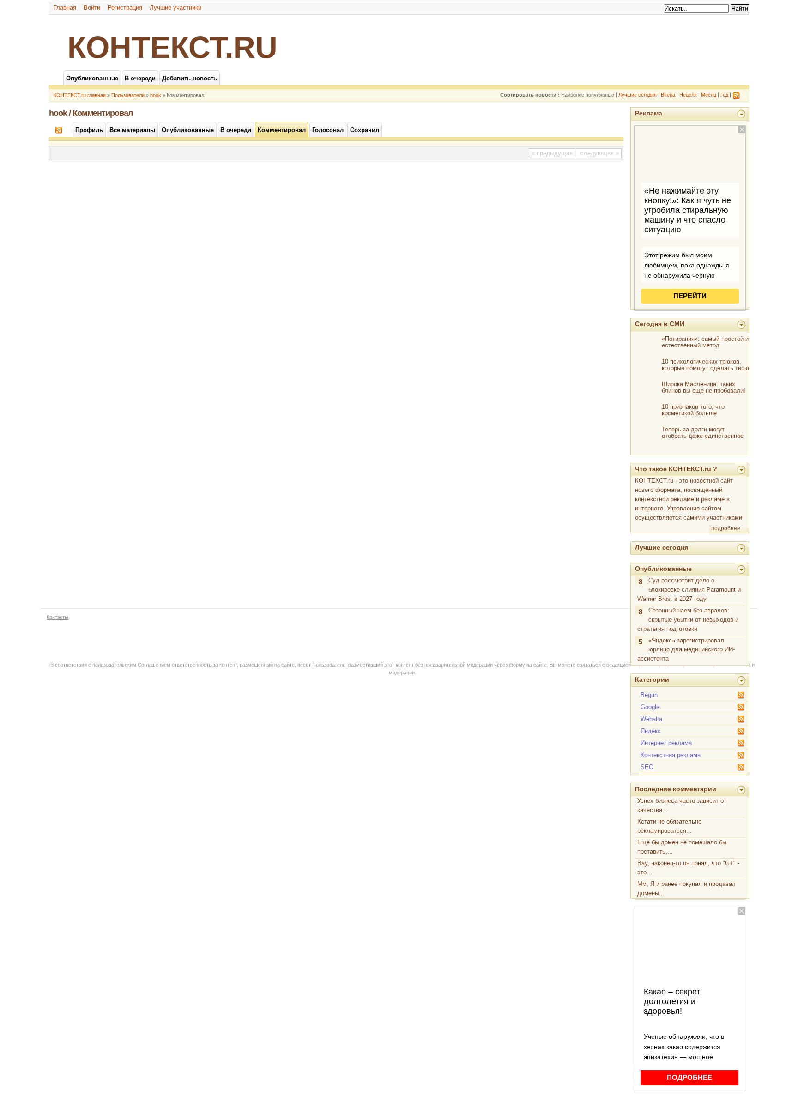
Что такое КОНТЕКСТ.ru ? (676, 469)
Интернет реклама (666, 742)
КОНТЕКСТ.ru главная (80, 95)
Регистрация (125, 7)
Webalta (651, 718)
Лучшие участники (175, 7)
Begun (649, 694)
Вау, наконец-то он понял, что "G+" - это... (688, 868)
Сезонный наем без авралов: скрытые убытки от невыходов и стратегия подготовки (687, 619)
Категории (652, 679)
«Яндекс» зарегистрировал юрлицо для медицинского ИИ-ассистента (686, 649)
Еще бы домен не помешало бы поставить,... (681, 847)
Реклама (648, 113)
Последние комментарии (675, 789)
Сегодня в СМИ (659, 323)
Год (724, 94)
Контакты (57, 617)
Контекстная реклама (671, 755)
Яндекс (651, 730)
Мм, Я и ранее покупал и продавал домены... (686, 888)
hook (155, 95)
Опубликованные (663, 568)
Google (650, 706)
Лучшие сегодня (637, 94)
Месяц (708, 94)
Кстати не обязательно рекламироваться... (669, 826)
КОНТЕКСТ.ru (172, 47)
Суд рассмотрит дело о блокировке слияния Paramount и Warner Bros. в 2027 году (689, 589)
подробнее (725, 528)
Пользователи (128, 95)
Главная (65, 7)
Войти (92, 7)
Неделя (688, 94)
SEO (647, 767)
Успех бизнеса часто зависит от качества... (681, 805)
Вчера (668, 94)
